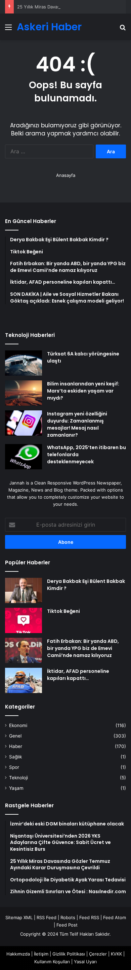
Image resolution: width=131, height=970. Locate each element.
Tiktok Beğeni (63, 611)
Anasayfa (65, 175)
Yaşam (16, 788)
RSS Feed (46, 917)
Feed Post (67, 925)
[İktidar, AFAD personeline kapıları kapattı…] (23, 680)
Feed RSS (89, 917)
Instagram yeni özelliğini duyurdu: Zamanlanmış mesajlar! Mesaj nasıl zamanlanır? (77, 424)
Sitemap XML (19, 917)
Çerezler (98, 954)
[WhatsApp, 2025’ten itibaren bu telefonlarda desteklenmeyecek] (23, 456)
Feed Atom (114, 917)
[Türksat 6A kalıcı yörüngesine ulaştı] (23, 363)
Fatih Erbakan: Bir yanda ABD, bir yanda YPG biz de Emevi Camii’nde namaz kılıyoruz (83, 648)
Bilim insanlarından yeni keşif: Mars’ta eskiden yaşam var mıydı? (83, 390)
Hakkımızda (18, 954)
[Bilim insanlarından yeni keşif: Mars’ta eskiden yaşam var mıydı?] (23, 393)
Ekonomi (18, 725)
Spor (14, 767)
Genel (15, 736)
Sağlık (15, 756)
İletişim (41, 954)
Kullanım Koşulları (52, 961)
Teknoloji (18, 777)
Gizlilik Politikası (68, 954)
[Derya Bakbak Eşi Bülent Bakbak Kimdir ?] (23, 590)
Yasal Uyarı (85, 961)
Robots (67, 917)
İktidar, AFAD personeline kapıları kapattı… (78, 675)
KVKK (116, 954)
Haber (15, 746)
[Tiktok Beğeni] (23, 620)
